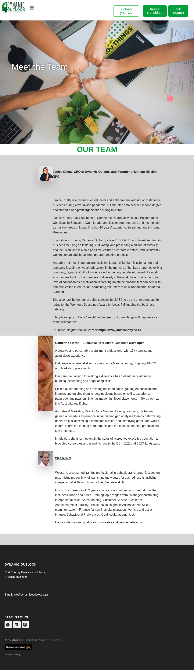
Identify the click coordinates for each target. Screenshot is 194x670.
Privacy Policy (12, 654)
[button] (31, 8)
